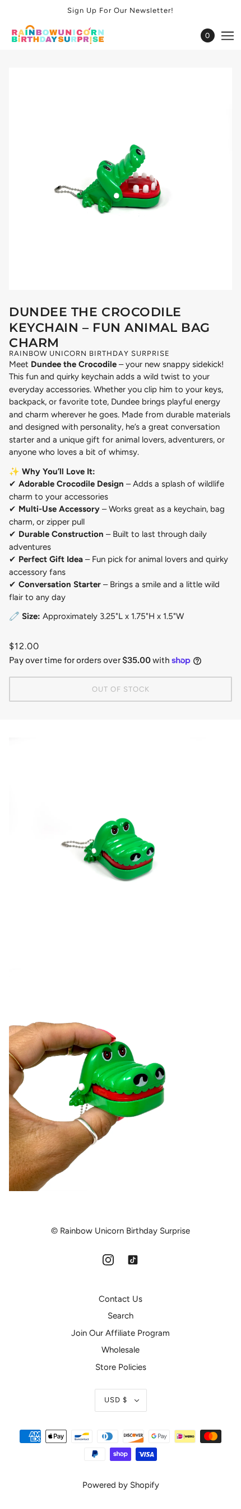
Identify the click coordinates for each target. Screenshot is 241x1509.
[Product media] (120, 848)
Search (120, 1316)
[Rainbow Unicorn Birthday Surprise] (68, 35)
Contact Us (120, 1299)
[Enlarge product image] (120, 179)
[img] (108, 1259)
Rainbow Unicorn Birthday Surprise (89, 353)
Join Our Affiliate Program (120, 1333)
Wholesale (120, 1350)
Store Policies (120, 1367)
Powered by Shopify (120, 1485)
